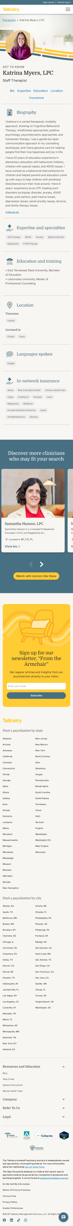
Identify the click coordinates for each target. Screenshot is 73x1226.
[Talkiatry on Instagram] (25, 1220)
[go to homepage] (11, 9)
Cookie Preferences (13, 1208)
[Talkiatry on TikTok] (18, 1220)
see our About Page (34, 1167)
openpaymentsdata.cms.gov (54, 1178)
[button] (30, 564)
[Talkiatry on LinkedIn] (11, 1220)
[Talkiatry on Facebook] (4, 1220)
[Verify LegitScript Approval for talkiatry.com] (64, 1135)
